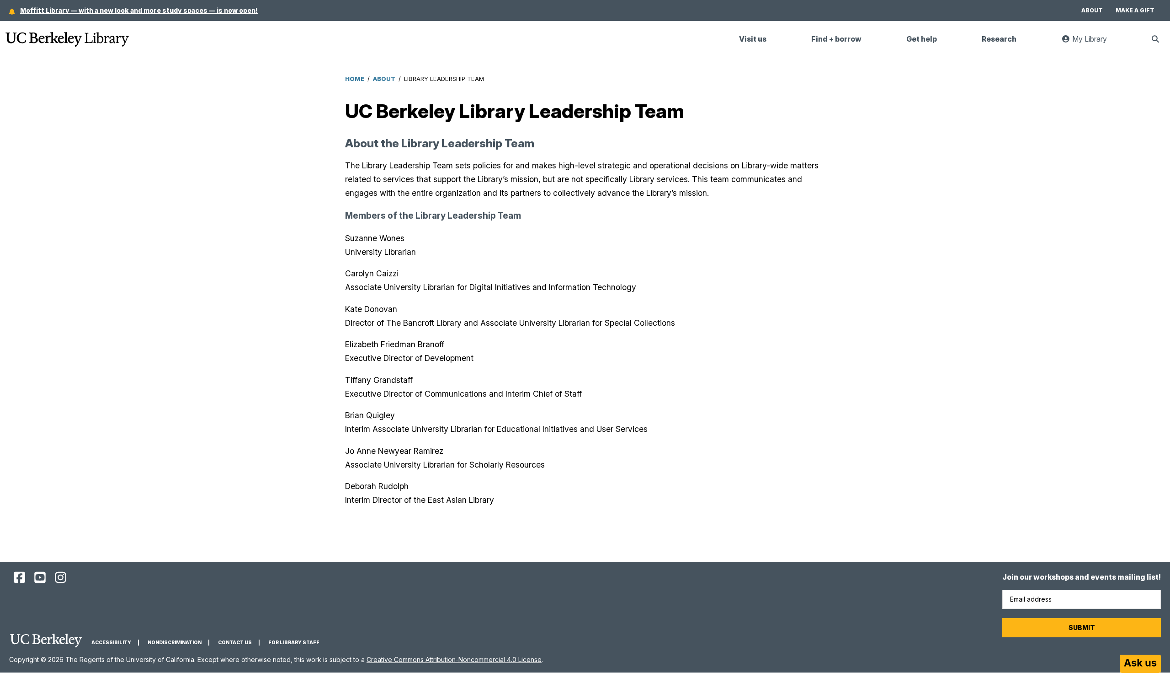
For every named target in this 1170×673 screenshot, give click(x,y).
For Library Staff (293, 643)
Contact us (235, 643)
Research (999, 39)
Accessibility (111, 643)
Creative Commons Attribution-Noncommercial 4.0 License (454, 659)
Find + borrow (836, 39)
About (1092, 10)
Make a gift (1135, 10)
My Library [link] (1094, 43)
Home (354, 78)
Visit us (752, 39)
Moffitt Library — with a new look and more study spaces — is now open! (139, 10)
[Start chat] (1140, 664)
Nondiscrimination (175, 643)
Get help (921, 39)
